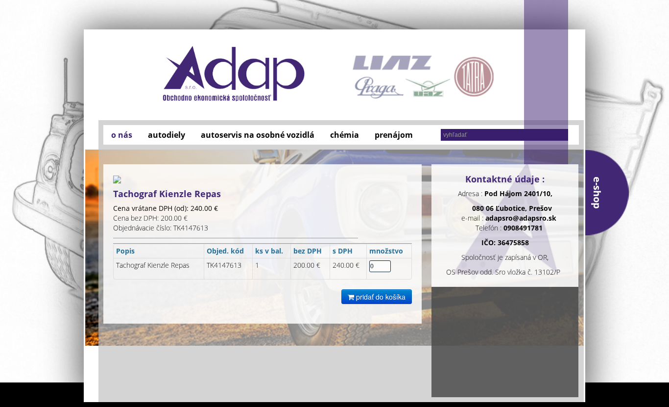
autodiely (166, 134)
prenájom (394, 134)
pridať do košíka (380, 297)
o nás (121, 134)
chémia (344, 134)
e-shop (597, 193)
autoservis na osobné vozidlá (257, 134)
